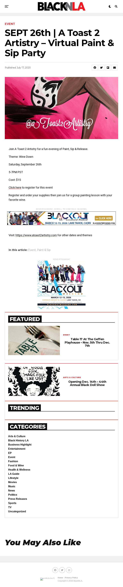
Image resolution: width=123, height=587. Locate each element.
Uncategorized (17, 511)
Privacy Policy (71, 578)
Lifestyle (13, 478)
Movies (12, 482)
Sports (12, 503)
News (11, 490)
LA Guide (13, 473)
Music (11, 486)
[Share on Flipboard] (108, 68)
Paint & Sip (44, 250)
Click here (15, 187)
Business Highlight (19, 444)
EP (10, 453)
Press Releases (17, 499)
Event (32, 250)
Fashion (13, 461)
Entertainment (16, 448)
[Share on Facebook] (95, 68)
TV (10, 507)
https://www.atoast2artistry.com (36, 235)
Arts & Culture (16, 436)
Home (60, 578)
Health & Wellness (19, 469)
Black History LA (18, 440)
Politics (12, 494)
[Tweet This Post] (101, 68)
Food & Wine (16, 465)
